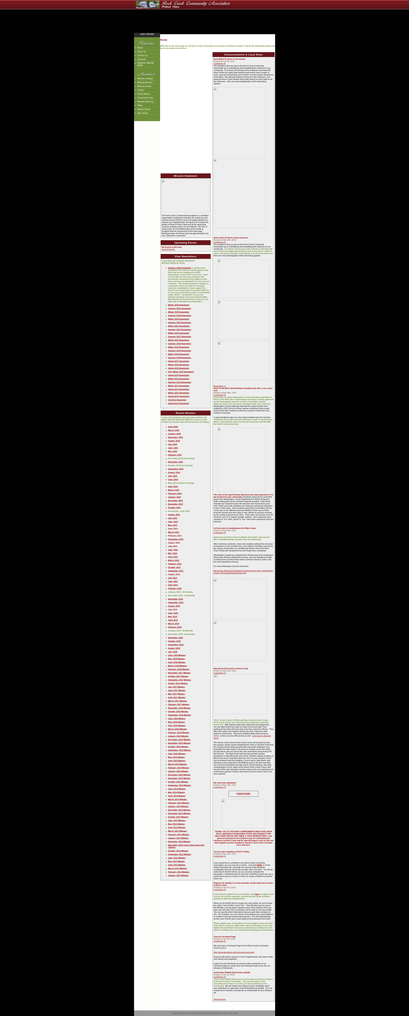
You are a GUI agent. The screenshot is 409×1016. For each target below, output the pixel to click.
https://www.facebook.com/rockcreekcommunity (234, 952)
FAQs (140, 105)
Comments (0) (220, 63)
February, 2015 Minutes (178, 768)
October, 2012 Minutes (178, 851)
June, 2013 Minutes (177, 820)
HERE (259, 865)
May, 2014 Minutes (176, 792)
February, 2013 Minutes (178, 835)
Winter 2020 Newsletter (178, 340)
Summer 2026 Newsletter (179, 268)
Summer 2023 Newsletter (179, 323)
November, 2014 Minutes (179, 778)
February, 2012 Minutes (178, 872)
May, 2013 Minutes (176, 824)
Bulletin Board (143, 109)
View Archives (220, 999)
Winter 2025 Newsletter (178, 312)
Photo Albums (143, 94)
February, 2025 (175, 455)
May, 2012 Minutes (176, 861)
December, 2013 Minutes (179, 810)
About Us (141, 51)
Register (150, 34)
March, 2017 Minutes (177, 701)
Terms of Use (227, 1013)
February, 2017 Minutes (178, 704)
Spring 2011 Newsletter (178, 403)
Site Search (142, 113)
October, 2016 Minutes (178, 711)
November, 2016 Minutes (179, 708)
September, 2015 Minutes (179, 750)
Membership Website (200, 1013)
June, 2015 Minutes (177, 754)
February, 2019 (175, 627)
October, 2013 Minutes (178, 817)
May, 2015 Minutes (176, 757)
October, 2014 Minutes (178, 782)
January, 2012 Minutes (178, 875)
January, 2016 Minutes (178, 736)
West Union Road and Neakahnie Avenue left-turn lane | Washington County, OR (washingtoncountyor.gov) (243, 572)
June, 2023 (173, 522)
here (257, 894)
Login (142, 34)
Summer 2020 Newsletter (179, 344)
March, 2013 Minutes (177, 831)
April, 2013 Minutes (176, 827)
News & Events (144, 86)
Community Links (145, 98)
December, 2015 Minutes (179, 740)
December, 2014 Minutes (179, 775)
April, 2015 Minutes (176, 761)
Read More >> (220, 386)
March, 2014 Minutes (177, 799)
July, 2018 (172, 652)
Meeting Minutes (145, 82)
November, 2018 (175, 638)
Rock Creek (187, 1013)
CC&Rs (140, 90)
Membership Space (215, 1013)
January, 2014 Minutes (178, 806)
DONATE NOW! (243, 794)
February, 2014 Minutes (178, 803)
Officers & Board (145, 78)
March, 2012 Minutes (177, 868)
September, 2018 (175, 645)
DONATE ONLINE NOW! (145, 64)
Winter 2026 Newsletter (178, 305)
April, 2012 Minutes (176, 865)
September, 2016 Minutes (179, 715)
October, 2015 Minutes (178, 747)
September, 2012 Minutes (179, 854)
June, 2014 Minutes (177, 789)
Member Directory (145, 101)
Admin (236, 1013)
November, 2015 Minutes (179, 743)
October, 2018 (174, 641)
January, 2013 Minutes (178, 838)
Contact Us (142, 55)
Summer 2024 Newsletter (179, 315)
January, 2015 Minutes (178, 771)
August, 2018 (174, 648)
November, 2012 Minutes (179, 842)
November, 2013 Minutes (179, 813)
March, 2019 (173, 624)
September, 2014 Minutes (179, 785)
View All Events (168, 249)
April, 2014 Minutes (176, 796)
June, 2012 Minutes (177, 858)
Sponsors (141, 59)
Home (140, 48)
